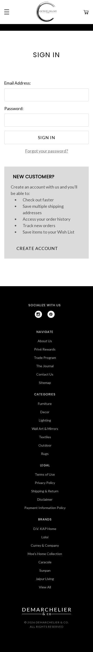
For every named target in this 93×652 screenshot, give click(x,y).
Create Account (37, 248)
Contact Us (44, 374)
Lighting (45, 420)
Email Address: (17, 83)
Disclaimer (44, 499)
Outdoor (45, 445)
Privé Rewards (45, 349)
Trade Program (45, 358)
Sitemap (45, 383)
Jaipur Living (45, 579)
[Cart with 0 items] (86, 12)
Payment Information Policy (45, 508)
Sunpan (45, 570)
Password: (13, 108)
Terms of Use (45, 474)
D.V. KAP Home (44, 529)
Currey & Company (45, 545)
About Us (45, 341)
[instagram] (38, 314)
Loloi (44, 537)
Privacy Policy (45, 483)
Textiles (45, 437)
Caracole (45, 562)
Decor (44, 412)
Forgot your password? (46, 150)
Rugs (45, 454)
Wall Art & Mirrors (45, 429)
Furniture (45, 404)
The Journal (45, 366)
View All (45, 587)
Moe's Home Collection (45, 554)
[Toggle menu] (6, 12)
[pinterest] (51, 314)
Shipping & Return (44, 491)
